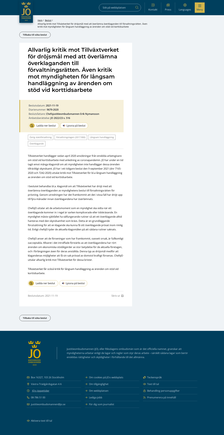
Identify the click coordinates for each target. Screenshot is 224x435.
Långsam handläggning (102, 137)
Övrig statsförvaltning (41, 137)
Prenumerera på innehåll (161, 397)
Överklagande (37, 143)
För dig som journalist (101, 404)
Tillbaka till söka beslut (35, 34)
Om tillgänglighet (98, 384)
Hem (40, 20)
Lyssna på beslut (75, 125)
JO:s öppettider (40, 390)
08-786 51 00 (38, 397)
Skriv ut (115, 295)
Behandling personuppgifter (163, 390)
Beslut (48, 20)
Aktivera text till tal (41, 420)
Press (168, 9)
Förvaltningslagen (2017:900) (70, 137)
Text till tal (153, 384)
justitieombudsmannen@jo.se (48, 404)
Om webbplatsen (98, 390)
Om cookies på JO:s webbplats (106, 377)
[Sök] (137, 7)
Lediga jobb (95, 397)
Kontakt (152, 9)
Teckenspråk (154, 377)
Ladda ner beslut (46, 125)
